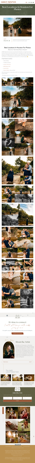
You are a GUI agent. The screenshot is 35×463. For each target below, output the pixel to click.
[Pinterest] (31, 2)
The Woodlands (12, 458)
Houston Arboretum (7, 64)
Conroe (29, 458)
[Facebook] (30, 2)
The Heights (20, 458)
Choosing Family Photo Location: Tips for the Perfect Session (6, 383)
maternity (17, 12)
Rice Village (23, 458)
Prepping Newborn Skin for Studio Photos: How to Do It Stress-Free (29, 383)
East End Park (6, 68)
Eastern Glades (6, 70)
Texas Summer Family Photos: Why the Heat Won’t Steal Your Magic (17, 383)
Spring (26, 458)
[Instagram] (28, 2)
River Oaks (16, 458)
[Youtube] (33, 2)
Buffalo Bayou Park (7, 66)
